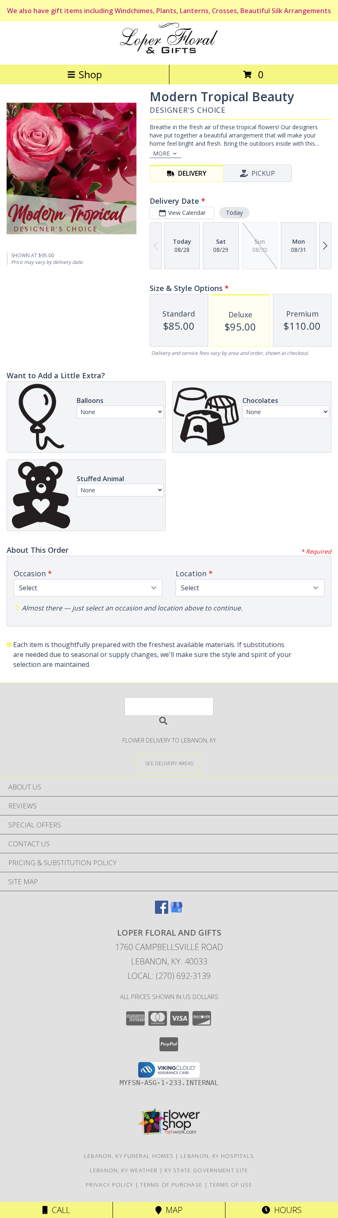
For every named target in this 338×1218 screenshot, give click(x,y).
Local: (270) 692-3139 (169, 975)
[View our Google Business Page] (176, 911)
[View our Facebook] (161, 911)
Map (172, 1210)
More (161, 153)
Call (59, 1210)
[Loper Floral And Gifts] (169, 52)
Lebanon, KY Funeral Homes (129, 1156)
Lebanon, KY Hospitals (217, 1156)
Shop (90, 74)
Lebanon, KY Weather (124, 1170)
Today (234, 213)
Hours (286, 1210)
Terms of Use (230, 1184)
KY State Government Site (206, 1170)
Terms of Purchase (171, 1184)
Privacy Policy (109, 1184)
